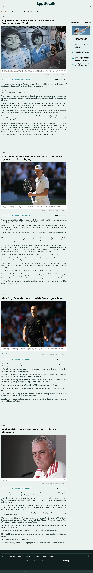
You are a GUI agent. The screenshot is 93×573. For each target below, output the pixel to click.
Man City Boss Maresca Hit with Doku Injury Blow (32, 298)
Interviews (33, 9)
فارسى (16, 2)
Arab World (16, 9)
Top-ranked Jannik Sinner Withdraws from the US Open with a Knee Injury (82, 59)
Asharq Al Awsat (6, 353)
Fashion (68, 9)
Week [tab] (90, 22)
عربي (2, 2)
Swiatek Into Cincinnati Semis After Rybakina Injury (81, 40)
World (22, 9)
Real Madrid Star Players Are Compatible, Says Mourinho (81, 46)
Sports (55, 9)
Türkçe (10, 2)
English (6, 2)
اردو (13, 2)
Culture (50, 9)
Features (74, 9)
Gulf (11, 9)
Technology (80, 9)
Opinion (27, 9)
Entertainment (61, 9)
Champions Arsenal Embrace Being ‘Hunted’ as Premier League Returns (82, 53)
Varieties (39, 9)
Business (45, 9)
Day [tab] (86, 22)
